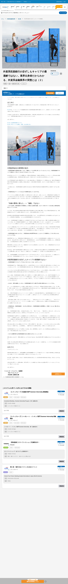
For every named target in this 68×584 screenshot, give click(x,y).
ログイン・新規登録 (58, 7)
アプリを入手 (63, 12)
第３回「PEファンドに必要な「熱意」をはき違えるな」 (19, 124)
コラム (2, 18)
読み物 (19, 18)
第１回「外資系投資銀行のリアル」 (15, 122)
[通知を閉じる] (13, 10)
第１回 (8, 109)
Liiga (46, 97)
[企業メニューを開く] (6, 393)
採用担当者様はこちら (60, 1)
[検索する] (65, 7)
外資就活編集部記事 (11, 18)
